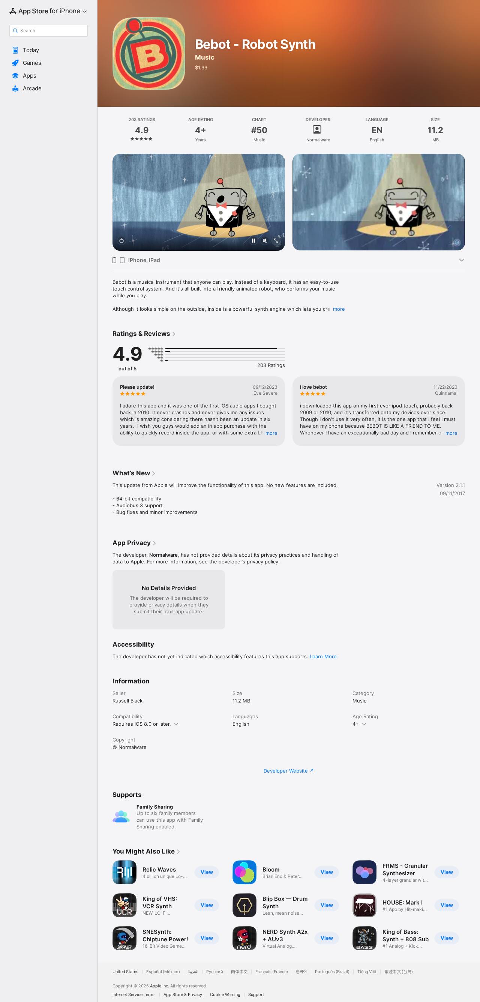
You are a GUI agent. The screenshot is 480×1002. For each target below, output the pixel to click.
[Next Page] (472, 193)
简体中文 (239, 972)
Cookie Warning (225, 995)
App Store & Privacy (183, 995)
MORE (272, 433)
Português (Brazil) (332, 972)
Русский (214, 972)
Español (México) (163, 972)
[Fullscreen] (276, 241)
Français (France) (271, 972)
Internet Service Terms (134, 995)
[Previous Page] (105, 193)
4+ (355, 724)
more (339, 309)
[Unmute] (264, 241)
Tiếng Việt (366, 972)
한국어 (301, 972)
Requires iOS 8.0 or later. (141, 724)
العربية (193, 972)
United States (125, 972)
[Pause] (253, 241)
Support (256, 995)
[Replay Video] (121, 241)
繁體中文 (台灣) (398, 972)
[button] (48, 50)
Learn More (323, 656)
